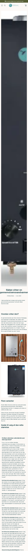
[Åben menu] (1, 5)
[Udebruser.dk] (14, 5)
